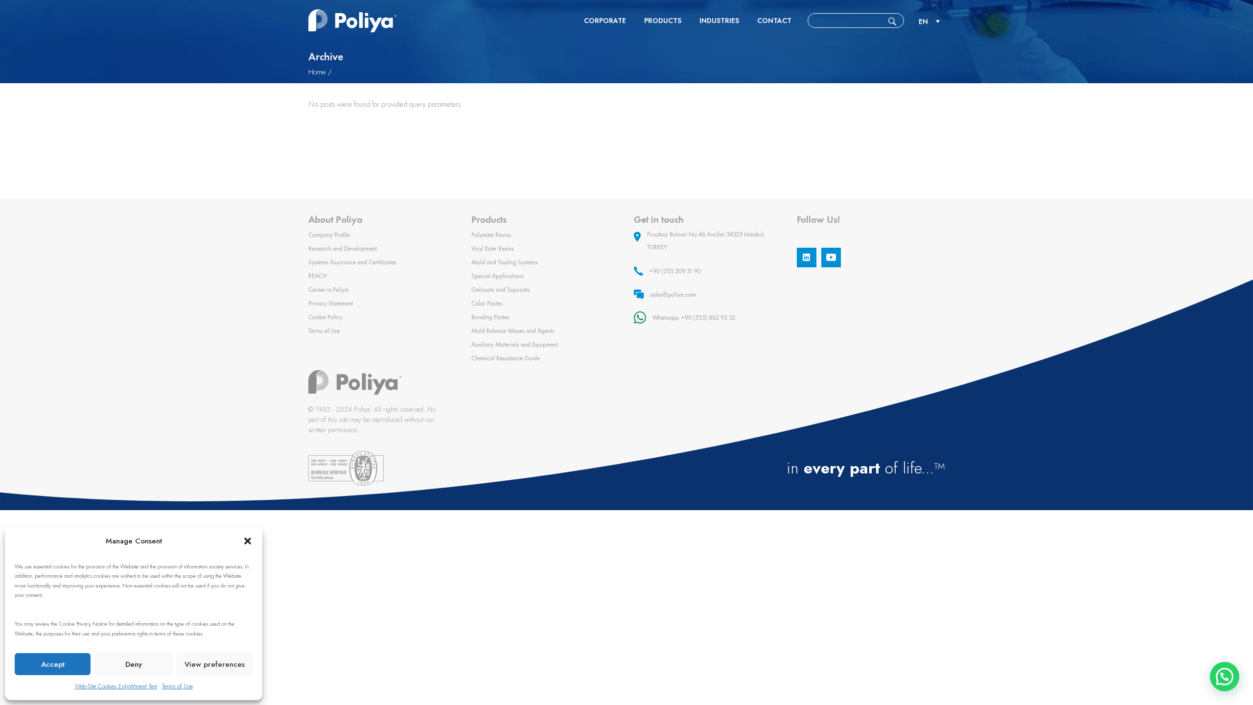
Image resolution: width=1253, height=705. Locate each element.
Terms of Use (177, 686)
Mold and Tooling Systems (504, 262)
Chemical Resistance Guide (505, 358)
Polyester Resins (491, 234)
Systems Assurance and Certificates (352, 262)
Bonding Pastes (490, 317)
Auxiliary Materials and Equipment (514, 344)
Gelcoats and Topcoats (500, 289)
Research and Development (342, 248)
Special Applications (497, 276)
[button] (248, 541)
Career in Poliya (328, 289)
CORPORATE (605, 20)
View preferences (215, 664)
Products (662, 20)
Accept (53, 664)
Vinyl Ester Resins (492, 248)
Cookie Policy (325, 317)
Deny (133, 664)
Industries (719, 20)
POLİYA (352, 20)
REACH (317, 276)
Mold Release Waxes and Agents (513, 330)
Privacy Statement (330, 303)
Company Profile (329, 234)
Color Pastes (487, 303)
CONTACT (774, 20)
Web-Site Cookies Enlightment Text (116, 686)
